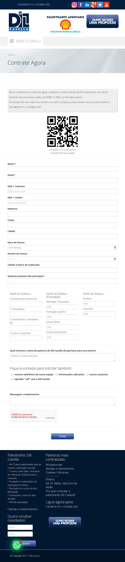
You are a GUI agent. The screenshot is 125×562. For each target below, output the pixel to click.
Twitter (100, 5)
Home (11, 54)
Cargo (11, 220)
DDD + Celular (15, 197)
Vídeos (50, 479)
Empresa (12, 208)
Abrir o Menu (27, 41)
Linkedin (87, 5)
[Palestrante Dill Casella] (19, 21)
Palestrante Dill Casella (19, 457)
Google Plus (94, 5)
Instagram (74, 5)
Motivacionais (54, 464)
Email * (11, 175)
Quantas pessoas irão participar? (26, 276)
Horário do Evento (17, 253)
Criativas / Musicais (57, 472)
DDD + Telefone (16, 186)
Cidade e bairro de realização (24, 264)
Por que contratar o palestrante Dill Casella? (60, 493)
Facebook (81, 5)
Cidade (11, 231)
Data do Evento (16, 242)
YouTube (106, 5)
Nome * (12, 163)
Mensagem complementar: (25, 394)
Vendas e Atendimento (60, 468)
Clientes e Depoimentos (23, 509)
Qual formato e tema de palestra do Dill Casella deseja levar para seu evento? (53, 350)
